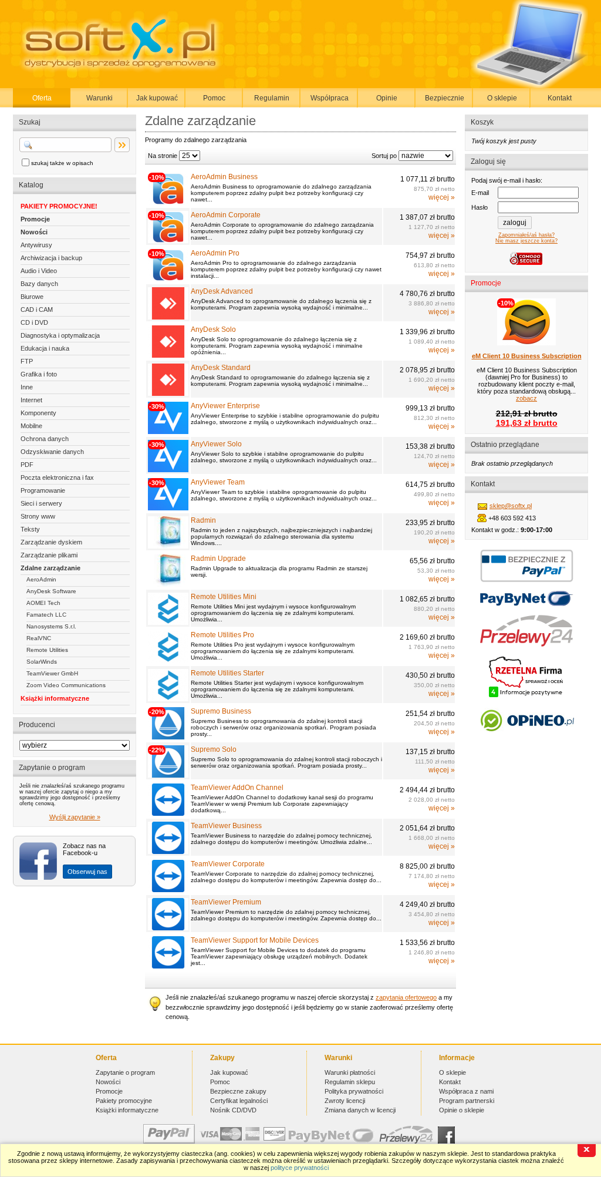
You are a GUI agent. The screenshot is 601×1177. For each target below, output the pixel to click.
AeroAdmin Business (224, 177)
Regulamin (271, 98)
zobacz (526, 398)
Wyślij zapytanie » (74, 816)
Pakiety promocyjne (124, 1100)
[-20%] (168, 737)
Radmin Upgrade (218, 558)
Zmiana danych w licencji (360, 1110)
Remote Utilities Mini (223, 597)
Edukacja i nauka (45, 348)
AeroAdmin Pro (215, 253)
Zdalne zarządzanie (50, 567)
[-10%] (168, 203)
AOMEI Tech (43, 603)
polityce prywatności (300, 1167)
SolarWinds (41, 661)
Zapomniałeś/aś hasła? (526, 235)
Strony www (38, 516)
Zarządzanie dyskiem (51, 542)
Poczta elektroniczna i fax (57, 477)
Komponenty (38, 412)
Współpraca (329, 98)
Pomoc (214, 98)
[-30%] (168, 432)
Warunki (99, 98)
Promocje (35, 219)
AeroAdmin (41, 579)
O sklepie (502, 98)
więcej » (441, 197)
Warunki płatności (350, 1072)
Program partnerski (466, 1100)
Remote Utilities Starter (227, 673)
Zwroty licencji (345, 1100)
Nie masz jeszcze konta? (526, 241)
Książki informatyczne (55, 698)
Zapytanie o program (125, 1072)
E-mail (480, 192)
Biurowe (32, 296)
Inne (27, 387)
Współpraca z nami (466, 1091)
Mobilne (31, 425)
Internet (31, 399)
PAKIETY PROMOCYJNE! (59, 206)
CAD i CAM (37, 309)
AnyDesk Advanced (222, 291)
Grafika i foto (39, 374)
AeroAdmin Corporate (226, 215)
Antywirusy (36, 244)
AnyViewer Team (218, 482)
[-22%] (168, 775)
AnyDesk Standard (221, 368)
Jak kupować (157, 98)
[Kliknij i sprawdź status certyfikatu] (526, 696)
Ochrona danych (45, 438)
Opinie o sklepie (461, 1110)
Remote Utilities (47, 650)
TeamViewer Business (226, 826)
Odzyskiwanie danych (52, 451)
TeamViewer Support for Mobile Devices (255, 940)
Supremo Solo (214, 749)
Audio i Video (39, 270)
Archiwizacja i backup (51, 257)
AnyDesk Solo (213, 329)
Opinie (386, 98)
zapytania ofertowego (406, 997)
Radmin (203, 520)
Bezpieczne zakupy (238, 1091)
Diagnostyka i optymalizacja (60, 335)
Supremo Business (221, 711)
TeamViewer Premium (226, 902)
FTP (27, 361)
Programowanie (43, 490)
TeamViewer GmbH (52, 673)
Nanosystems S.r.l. (51, 626)
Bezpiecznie (444, 98)
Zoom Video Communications (66, 685)
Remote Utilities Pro (222, 635)
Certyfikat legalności (239, 1100)
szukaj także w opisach (62, 163)
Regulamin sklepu (350, 1081)
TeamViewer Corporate (228, 864)
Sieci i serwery (41, 503)
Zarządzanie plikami (49, 555)
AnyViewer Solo (216, 444)
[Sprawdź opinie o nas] (526, 740)
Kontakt (560, 98)
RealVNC (38, 638)
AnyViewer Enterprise (225, 406)
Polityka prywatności (354, 1091)
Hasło (479, 207)
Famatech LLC (46, 614)
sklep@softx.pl (510, 505)
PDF (27, 464)
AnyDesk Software (51, 591)
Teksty (30, 529)
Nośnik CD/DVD (233, 1110)
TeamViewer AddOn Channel (237, 787)
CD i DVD (34, 322)
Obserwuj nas (87, 871)
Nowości (34, 232)
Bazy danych (39, 283)
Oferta (42, 98)
